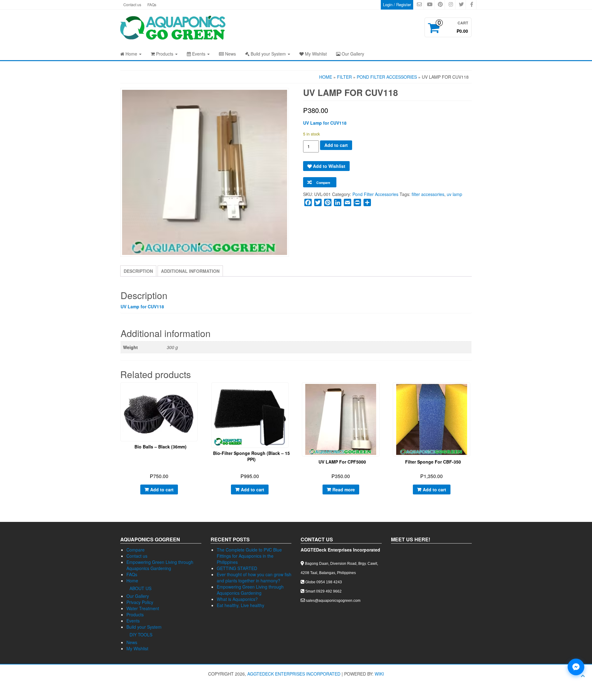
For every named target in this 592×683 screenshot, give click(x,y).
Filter (344, 77)
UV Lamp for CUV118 (325, 123)
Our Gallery (352, 54)
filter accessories (428, 194)
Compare (135, 550)
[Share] (367, 202)
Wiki (379, 674)
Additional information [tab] (190, 271)
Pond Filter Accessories (387, 77)
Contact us (132, 4)
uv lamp (454, 194)
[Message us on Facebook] (576, 667)
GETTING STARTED (237, 568)
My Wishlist (315, 54)
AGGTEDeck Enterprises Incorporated (293, 674)
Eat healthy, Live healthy (240, 605)
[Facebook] (308, 202)
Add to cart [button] (162, 489)
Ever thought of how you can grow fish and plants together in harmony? (254, 577)
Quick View (197, 392)
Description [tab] (138, 271)
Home (131, 54)
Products (165, 54)
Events (199, 54)
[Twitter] (318, 202)
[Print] (357, 202)
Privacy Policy (139, 602)
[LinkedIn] (338, 202)
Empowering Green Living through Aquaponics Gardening (159, 565)
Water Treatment (142, 608)
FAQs (151, 4)
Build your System (268, 54)
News (230, 54)
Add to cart (336, 145)
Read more (343, 489)
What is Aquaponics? (237, 599)
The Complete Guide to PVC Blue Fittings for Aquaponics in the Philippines (249, 556)
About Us (140, 588)
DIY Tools (141, 634)
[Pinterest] (328, 202)
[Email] (347, 202)
